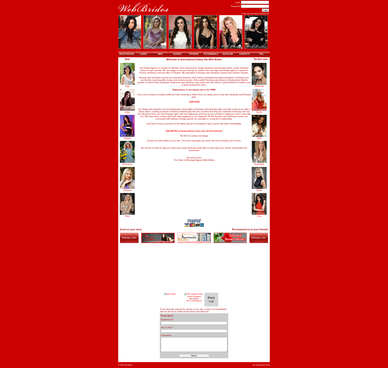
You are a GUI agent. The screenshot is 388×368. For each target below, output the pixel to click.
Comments (166, 335)
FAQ (261, 54)
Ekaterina (259, 86)
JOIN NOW (194, 102)
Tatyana (127, 138)
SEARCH (177, 54)
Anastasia (127, 164)
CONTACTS (244, 54)
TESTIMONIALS (210, 54)
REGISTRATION (126, 54)
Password (235, 6)
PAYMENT (194, 54)
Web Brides (128, 365)
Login (237, 2)
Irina (259, 216)
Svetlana (127, 190)
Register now (264, 13)
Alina (127, 216)
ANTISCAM (227, 54)
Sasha (259, 112)
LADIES (143, 54)
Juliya (127, 112)
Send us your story (131, 229)
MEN (160, 54)
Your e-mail (167, 327)
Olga (127, 86)
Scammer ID (167, 319)
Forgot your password (250, 13)
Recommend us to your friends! (250, 229)
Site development (259, 365)
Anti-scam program (194, 301)
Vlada (259, 190)
